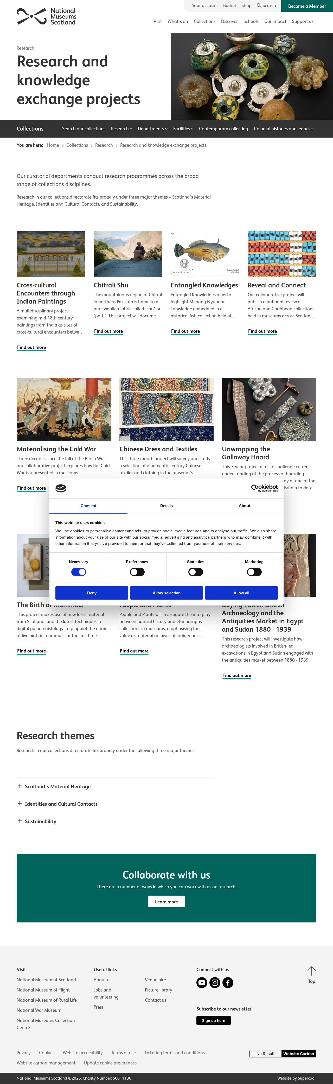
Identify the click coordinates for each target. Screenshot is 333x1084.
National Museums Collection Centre (46, 1024)
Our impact (275, 21)
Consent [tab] (88, 505)
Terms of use (123, 1052)
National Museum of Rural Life (47, 1000)
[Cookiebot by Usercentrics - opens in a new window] (255, 488)
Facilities (181, 128)
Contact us (155, 1000)
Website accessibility (83, 1052)
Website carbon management (46, 1062)
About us (102, 979)
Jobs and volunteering (106, 993)
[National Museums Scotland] (47, 15)
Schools (251, 21)
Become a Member (307, 6)
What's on (178, 21)
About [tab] (244, 505)
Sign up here (213, 1020)
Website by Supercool (296, 1078)
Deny (92, 593)
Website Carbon (298, 1053)
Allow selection (167, 593)
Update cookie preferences (110, 1062)
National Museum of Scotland (46, 979)
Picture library (158, 990)
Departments (151, 128)
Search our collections (83, 128)
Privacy (24, 1052)
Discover (229, 21)
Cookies (46, 1052)
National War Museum (39, 1010)
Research (25, 48)
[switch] (137, 572)
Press (99, 1007)
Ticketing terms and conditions (174, 1052)
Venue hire (155, 979)
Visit (157, 21)
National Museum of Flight (43, 990)
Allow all (241, 593)
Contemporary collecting (223, 128)
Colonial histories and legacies (283, 128)
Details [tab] (166, 505)
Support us (302, 21)
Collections (204, 21)
